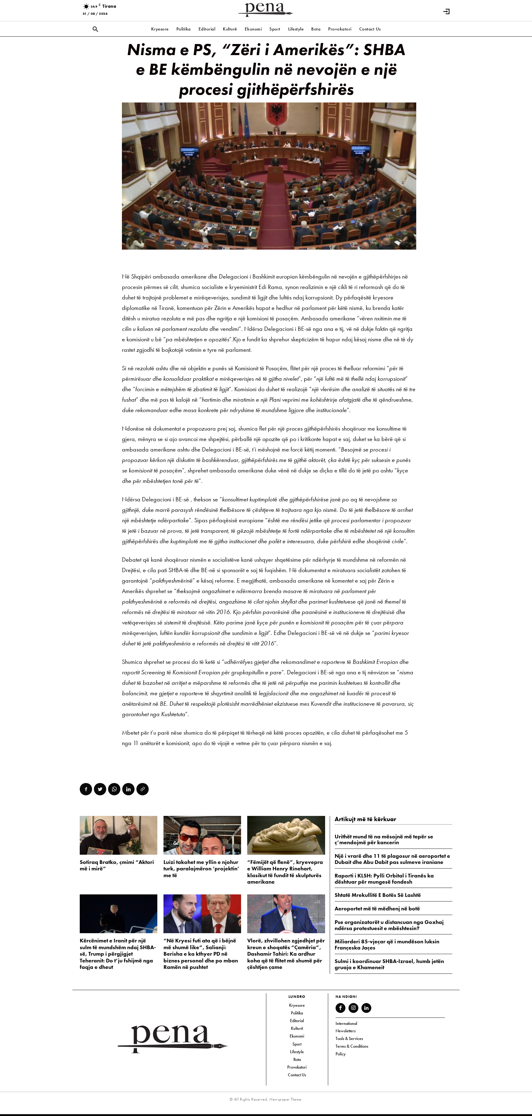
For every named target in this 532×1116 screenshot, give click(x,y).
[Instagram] (353, 1008)
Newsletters (346, 1031)
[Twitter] (100, 789)
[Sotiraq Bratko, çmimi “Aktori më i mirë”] (118, 835)
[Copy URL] (142, 789)
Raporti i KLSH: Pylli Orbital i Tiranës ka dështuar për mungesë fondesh (384, 878)
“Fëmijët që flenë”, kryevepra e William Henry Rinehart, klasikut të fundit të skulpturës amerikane (285, 871)
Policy (341, 1054)
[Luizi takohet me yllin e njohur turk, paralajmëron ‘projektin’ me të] (202, 835)
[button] (95, 29)
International (346, 1023)
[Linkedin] (128, 789)
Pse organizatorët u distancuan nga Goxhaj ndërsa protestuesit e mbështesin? (389, 925)
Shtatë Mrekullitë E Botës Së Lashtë (378, 894)
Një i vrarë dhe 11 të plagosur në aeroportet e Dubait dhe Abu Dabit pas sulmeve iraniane (392, 858)
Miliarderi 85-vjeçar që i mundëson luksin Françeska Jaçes (387, 944)
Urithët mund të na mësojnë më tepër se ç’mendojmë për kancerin (384, 839)
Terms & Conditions (352, 1046)
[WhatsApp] (114, 789)
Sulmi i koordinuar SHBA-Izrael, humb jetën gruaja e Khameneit (389, 964)
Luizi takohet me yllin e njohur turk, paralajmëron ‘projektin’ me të (201, 868)
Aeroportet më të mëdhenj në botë (377, 908)
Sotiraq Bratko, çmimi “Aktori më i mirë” (117, 865)
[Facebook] (86, 789)
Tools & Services (349, 1038)
